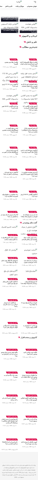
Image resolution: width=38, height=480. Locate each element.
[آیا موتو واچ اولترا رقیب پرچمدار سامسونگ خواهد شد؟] (28, 274)
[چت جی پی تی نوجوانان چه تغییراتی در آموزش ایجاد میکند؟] (28, 207)
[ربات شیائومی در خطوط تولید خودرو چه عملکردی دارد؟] (9, 187)
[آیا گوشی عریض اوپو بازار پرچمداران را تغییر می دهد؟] (9, 165)
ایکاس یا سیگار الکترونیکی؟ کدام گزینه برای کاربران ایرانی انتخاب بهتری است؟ (28, 64)
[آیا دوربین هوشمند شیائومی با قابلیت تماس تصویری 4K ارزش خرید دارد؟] (28, 165)
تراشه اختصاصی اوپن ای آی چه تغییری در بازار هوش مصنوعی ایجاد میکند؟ (29, 86)
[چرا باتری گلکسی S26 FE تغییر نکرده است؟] (28, 28)
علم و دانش (32, 42)
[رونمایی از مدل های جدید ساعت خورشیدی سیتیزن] (28, 253)
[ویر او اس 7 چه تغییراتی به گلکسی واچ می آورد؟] (28, 318)
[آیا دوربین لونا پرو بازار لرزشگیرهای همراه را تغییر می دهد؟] (9, 143)
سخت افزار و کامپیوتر (31, 169)
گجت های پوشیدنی (12, 211)
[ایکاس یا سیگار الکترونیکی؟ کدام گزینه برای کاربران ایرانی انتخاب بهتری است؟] (28, 55)
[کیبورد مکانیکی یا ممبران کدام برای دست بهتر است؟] (28, 435)
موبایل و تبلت (13, 81)
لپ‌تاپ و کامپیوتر (29, 36)
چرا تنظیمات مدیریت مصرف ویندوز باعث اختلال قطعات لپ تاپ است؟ (29, 376)
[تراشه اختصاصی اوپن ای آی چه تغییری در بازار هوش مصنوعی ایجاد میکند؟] (28, 77)
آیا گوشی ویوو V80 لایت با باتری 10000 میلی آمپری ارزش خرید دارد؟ (29, 152)
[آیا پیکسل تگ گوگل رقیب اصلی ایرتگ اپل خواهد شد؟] (9, 253)
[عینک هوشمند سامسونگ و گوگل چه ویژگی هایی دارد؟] (9, 318)
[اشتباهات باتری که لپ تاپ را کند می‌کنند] (9, 391)
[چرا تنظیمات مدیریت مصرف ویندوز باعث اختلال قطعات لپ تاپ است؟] (28, 368)
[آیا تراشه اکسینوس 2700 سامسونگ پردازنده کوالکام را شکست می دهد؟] (9, 28)
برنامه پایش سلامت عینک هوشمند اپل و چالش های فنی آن (29, 239)
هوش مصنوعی (33, 81)
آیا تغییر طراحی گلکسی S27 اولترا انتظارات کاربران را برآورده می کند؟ (10, 19)
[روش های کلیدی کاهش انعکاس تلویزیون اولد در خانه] (28, 391)
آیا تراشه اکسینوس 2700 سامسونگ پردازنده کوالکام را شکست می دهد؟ (9, 30)
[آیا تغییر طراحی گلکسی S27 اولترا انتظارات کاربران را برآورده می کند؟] (9, 16)
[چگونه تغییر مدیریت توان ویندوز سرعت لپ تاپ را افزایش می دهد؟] (9, 345)
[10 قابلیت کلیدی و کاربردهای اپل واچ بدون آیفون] (9, 274)
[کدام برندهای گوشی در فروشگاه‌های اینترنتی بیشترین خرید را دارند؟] (9, 121)
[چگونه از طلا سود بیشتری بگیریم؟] (9, 55)
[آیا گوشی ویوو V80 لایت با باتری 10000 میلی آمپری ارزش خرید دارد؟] (28, 143)
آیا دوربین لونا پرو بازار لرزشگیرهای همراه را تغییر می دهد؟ (10, 152)
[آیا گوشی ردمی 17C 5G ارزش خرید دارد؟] (28, 16)
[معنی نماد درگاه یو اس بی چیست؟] (9, 368)
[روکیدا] (19, 2)
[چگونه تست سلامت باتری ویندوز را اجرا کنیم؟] (28, 345)
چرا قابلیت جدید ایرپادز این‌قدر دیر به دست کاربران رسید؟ (10, 304)
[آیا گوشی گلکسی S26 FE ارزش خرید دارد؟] (28, 187)
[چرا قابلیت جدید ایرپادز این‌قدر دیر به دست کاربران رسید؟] (9, 296)
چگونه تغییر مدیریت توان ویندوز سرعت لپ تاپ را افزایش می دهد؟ (9, 354)
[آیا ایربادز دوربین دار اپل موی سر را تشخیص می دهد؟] (9, 207)
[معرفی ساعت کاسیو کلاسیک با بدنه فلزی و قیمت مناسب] (9, 230)
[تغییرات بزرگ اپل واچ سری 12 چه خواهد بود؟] (28, 296)
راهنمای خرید (33, 59)
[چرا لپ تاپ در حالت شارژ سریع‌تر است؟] (28, 412)
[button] (34, 2)
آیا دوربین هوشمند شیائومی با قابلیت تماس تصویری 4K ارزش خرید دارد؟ (29, 174)
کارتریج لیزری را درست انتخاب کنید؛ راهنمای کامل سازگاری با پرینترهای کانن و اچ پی (10, 420)
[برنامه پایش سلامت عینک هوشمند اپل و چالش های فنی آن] (28, 230)
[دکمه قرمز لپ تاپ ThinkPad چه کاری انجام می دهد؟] (9, 435)
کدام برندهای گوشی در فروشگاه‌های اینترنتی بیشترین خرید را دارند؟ (10, 130)
